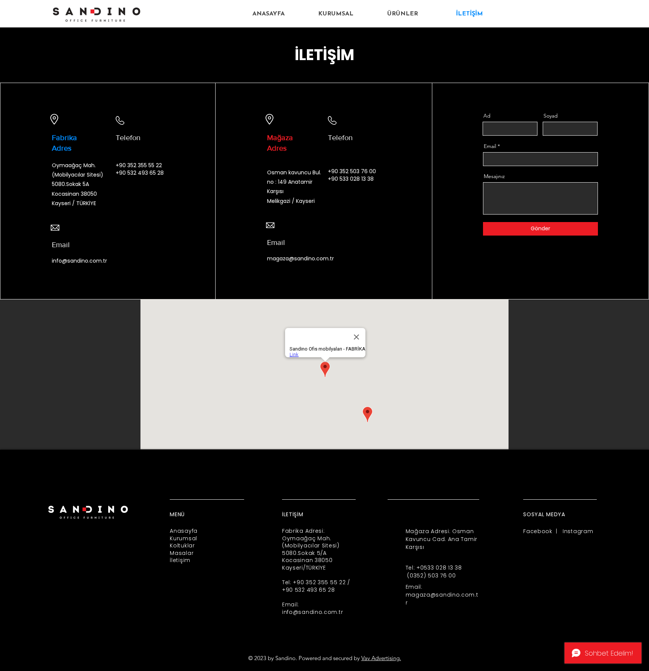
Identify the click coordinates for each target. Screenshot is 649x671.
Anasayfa (184, 531)
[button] (402, 14)
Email (490, 146)
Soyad (550, 115)
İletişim (180, 560)
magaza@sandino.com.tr (300, 258)
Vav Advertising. (381, 658)
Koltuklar (182, 545)
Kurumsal (183, 538)
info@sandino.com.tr (79, 260)
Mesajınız (494, 176)
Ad (487, 115)
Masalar (181, 553)
